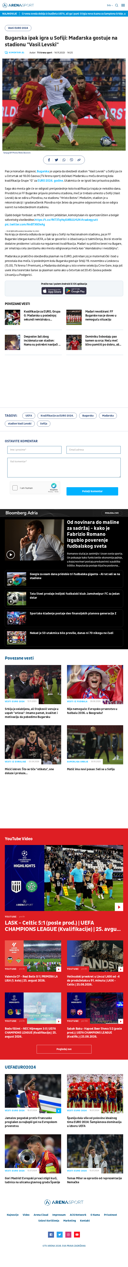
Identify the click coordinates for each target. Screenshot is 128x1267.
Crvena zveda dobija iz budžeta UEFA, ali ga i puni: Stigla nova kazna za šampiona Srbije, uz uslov (64, 13)
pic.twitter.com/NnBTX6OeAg (25, 224)
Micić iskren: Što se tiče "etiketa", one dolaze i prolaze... (29, 771)
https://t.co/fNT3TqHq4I (50, 220)
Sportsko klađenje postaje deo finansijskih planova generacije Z (73, 613)
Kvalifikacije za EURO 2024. (57, 415)
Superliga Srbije (77, 761)
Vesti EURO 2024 (18, 28)
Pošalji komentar (92, 491)
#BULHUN (74, 220)
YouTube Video (19, 839)
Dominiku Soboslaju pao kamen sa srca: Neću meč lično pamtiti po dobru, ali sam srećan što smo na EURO (103, 341)
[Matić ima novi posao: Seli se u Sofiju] (95, 744)
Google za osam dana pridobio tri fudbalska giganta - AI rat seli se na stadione (75, 576)
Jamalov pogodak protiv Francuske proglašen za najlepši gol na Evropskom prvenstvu (31, 1122)
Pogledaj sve (112, 513)
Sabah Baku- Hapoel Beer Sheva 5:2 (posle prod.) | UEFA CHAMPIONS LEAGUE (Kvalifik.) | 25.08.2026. (94, 1033)
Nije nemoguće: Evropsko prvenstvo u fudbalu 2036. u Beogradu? (92, 711)
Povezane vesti (17, 304)
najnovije (12, 1215)
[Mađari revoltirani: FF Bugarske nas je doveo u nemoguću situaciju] (74, 317)
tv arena (49, 1245)
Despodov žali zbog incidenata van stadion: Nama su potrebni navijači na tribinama (43, 341)
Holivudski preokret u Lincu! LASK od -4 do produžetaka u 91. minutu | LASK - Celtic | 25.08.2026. (93, 980)
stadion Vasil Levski (20, 423)
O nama (95, 1215)
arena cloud (41, 1215)
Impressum (59, 1215)
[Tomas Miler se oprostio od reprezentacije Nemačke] (95, 1153)
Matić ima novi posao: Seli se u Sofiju (91, 769)
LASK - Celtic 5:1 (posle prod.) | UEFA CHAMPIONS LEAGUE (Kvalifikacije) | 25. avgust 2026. (63, 926)
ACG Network (78, 1215)
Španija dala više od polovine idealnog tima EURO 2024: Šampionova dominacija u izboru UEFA (94, 1122)
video (26, 1215)
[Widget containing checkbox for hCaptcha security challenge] (35, 488)
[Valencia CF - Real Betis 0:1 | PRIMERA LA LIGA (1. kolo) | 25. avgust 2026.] (33, 956)
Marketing (69, 1220)
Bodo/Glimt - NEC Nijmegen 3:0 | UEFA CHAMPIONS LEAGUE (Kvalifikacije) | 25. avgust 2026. (31, 1033)
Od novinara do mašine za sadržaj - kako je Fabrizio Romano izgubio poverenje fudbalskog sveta (93, 534)
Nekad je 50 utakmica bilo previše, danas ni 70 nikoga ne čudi (71, 633)
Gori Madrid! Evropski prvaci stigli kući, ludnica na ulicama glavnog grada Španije (32, 1180)
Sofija (43, 423)
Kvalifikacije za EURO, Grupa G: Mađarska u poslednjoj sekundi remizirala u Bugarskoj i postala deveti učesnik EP (42, 316)
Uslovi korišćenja (48, 1220)
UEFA (29, 415)
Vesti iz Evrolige (15, 761)
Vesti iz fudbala (77, 701)
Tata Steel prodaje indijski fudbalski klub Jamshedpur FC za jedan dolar (75, 596)
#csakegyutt (89, 220)
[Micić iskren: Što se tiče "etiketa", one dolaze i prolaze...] (33, 744)
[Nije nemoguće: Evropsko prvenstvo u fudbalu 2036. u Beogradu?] (95, 684)
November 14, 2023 (31, 231)
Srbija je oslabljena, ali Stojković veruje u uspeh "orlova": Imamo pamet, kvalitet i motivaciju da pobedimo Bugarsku (31, 713)
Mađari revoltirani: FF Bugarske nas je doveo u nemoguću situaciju (100, 315)
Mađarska (108, 415)
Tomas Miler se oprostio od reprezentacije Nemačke (94, 1180)
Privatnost (110, 1215)
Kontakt (85, 1220)
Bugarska (42, 171)
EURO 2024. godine (50, 181)
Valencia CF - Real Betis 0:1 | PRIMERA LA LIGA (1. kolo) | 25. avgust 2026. (31, 979)
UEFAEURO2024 (20, 1067)
